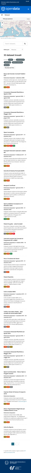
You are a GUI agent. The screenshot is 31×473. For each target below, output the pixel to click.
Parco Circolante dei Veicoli (11, 259)
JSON (8, 87)
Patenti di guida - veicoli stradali (13, 224)
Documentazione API (10, 452)
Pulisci (28, 19)
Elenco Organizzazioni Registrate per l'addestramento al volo (14, 409)
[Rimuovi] (23, 59)
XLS (14, 145)
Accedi (27, 1)
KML (11, 387)
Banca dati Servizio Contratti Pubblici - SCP (15, 74)
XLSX (5, 219)
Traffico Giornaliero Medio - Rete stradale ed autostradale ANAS (13, 312)
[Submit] (25, 44)
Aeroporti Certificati (9, 185)
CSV (5, 87)
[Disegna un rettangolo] (28, 23)
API (25, 451)
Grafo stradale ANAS (10, 292)
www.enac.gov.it (22, 401)
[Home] (2, 15)
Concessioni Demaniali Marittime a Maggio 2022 (14, 113)
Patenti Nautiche (8, 277)
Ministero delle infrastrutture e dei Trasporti (10, 3)
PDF (11, 145)
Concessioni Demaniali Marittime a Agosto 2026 (14, 93)
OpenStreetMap (8, 38)
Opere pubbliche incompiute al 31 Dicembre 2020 (13, 204)
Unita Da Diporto (8, 427)
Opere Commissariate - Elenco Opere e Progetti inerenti (15, 373)
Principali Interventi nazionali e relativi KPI (15, 151)
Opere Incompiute (9, 132)
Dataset (7, 15)
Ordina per (6, 49)
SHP (5, 107)
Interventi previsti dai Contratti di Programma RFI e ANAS (13, 239)
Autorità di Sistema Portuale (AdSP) (14, 171)
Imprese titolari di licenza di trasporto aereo (15, 393)
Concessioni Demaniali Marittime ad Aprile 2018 (14, 332)
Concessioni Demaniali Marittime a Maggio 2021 (14, 352)
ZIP (4, 233)
